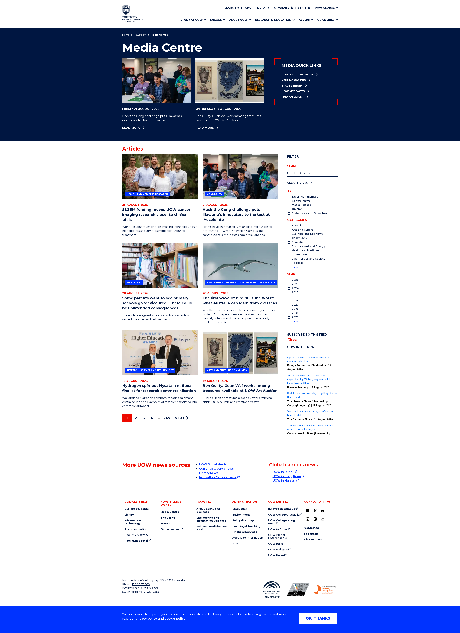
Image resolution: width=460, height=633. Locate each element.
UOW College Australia (284, 514)
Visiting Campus (294, 80)
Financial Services (244, 532)
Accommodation (136, 529)
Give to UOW (313, 539)
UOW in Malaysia (285, 480)
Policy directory (243, 520)
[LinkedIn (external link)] (315, 519)
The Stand (167, 517)
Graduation (240, 509)
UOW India (275, 543)
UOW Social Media (213, 464)
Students (281, 7)
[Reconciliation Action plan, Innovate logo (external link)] (271, 590)
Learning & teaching (246, 526)
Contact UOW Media (297, 74)
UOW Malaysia (278, 549)
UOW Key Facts (293, 91)
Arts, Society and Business (208, 510)
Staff (302, 7)
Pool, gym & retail (136, 540)
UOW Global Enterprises (276, 537)
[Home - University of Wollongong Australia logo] (132, 13)
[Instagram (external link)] (307, 519)
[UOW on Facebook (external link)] (307, 510)
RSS (294, 339)
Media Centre (169, 512)
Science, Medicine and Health (211, 528)
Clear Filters (297, 182)
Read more (141, 128)
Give (248, 7)
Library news (208, 473)
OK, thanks (318, 618)
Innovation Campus (281, 509)
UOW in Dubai (283, 472)
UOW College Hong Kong (281, 522)
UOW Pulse (276, 555)
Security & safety (136, 535)
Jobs (235, 543)
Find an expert (170, 529)
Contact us (311, 528)
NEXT (180, 418)
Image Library (292, 85)
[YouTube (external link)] (322, 511)
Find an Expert (293, 96)
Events (165, 523)
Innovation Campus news (217, 477)
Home (126, 34)
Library (263, 7)
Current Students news (216, 468)
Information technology (133, 522)
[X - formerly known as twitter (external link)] (315, 510)
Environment (241, 514)
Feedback (311, 533)
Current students (137, 509)
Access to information (247, 537)
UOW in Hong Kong (287, 476)
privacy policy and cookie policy (160, 618)
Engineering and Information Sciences (211, 519)
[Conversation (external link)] (322, 519)
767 (167, 418)
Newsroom (140, 34)
